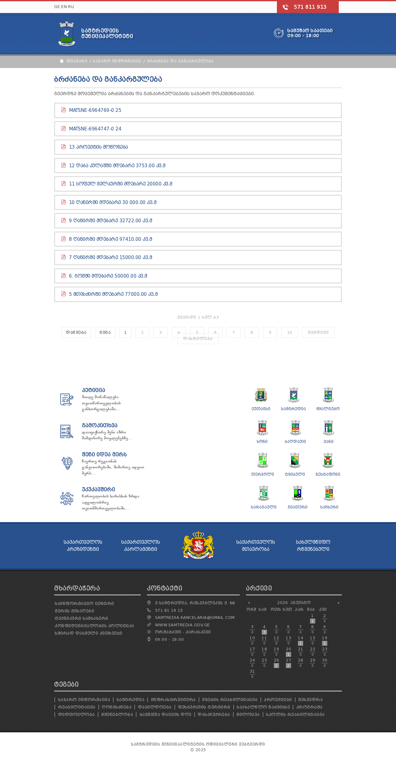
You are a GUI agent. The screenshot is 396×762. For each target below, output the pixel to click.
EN (64, 6)
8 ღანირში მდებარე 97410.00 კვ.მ (110, 239)
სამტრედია (293, 409)
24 (252, 663)
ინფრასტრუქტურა (173, 699)
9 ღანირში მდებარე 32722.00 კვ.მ (110, 220)
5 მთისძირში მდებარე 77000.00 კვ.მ (113, 294)
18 (264, 652)
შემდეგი (318, 332)
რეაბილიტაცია (77, 707)
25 (264, 663)
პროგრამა (309, 707)
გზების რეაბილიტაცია (230, 699)
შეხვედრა (310, 699)
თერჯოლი (262, 474)
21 (300, 652)
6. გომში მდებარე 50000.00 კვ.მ (108, 276)
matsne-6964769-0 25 (95, 110)
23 (324, 652)
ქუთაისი (261, 409)
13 (288, 640)
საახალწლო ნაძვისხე (263, 707)
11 (264, 640)
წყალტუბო (328, 409)
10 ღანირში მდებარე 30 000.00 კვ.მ (113, 202)
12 (276, 640)
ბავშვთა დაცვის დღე (166, 714)
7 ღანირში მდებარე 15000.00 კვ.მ (110, 257)
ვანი (329, 441)
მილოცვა (248, 714)
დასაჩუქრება (214, 714)
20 (288, 652)
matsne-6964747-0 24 (95, 129)
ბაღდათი (295, 441)
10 (289, 332)
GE (57, 6)
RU (71, 6)
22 (312, 652)
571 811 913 (310, 7)
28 (300, 663)
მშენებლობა (117, 714)
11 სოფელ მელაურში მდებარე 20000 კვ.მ (120, 184)
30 (324, 663)
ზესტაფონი (328, 474)
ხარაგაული (264, 507)
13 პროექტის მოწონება (98, 147)
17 (252, 652)
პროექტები (278, 699)
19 (276, 652)
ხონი (262, 441)
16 (324, 640)
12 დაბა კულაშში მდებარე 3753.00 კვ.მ (117, 165)
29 (312, 663)
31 (252, 674)
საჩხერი (329, 507)
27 (288, 663)
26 (276, 663)
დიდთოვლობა (76, 714)
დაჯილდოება (155, 707)
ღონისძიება (116, 707)
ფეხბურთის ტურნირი (204, 707)
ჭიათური (298, 507)
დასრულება (198, 338)
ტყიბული (295, 474)
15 (312, 640)
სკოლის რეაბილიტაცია (295, 714)
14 (300, 640)
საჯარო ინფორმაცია (84, 699)
